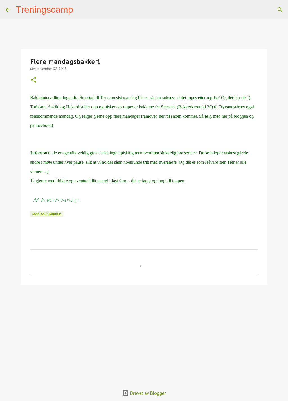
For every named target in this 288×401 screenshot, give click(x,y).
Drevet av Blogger (147, 393)
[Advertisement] (144, 332)
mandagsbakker (46, 214)
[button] (33, 80)
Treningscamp (44, 9)
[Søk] (81, 10)
